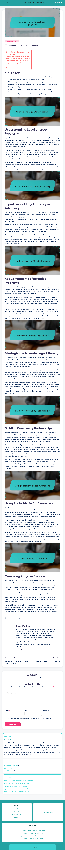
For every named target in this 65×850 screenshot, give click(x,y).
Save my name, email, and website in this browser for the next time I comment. (30, 718)
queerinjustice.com (7, 2)
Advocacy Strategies (12, 41)
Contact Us (40, 3)
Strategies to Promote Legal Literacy (16, 62)
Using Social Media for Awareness (15, 66)
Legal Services (8, 771)
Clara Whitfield (23, 626)
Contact (16, 817)
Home (25, 3)
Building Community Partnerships (15, 64)
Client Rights (8, 768)
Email (26, 710)
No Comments (34, 45)
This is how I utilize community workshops (17, 783)
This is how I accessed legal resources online (18, 781)
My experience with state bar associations (18, 789)
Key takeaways (12, 54)
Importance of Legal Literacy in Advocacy (18, 58)
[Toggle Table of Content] (28, 52)
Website (46, 710)
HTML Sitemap (16, 814)
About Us (31, 3)
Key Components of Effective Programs (17, 60)
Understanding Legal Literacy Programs (17, 56)
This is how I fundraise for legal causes (16, 792)
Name (7, 710)
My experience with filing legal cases (16, 786)
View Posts (59, 3)
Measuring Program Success (14, 67)
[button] (20, 650)
